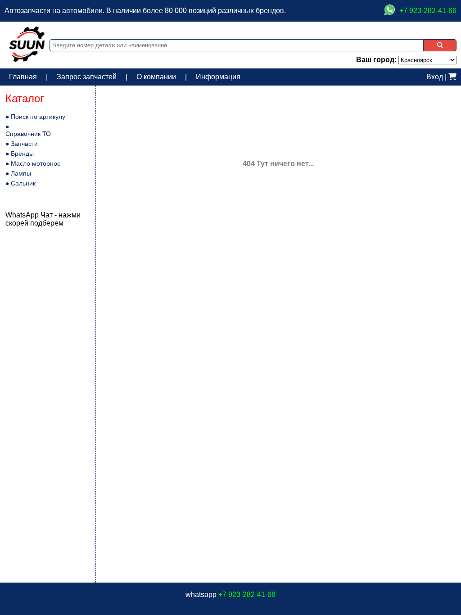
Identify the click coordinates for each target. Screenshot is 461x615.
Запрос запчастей (87, 77)
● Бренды (19, 153)
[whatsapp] (389, 11)
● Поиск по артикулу (35, 116)
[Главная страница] (27, 59)
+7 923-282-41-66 (247, 594)
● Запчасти (21, 143)
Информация (218, 77)
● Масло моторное (33, 163)
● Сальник (20, 183)
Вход (434, 77)
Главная (23, 77)
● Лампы (18, 173)
